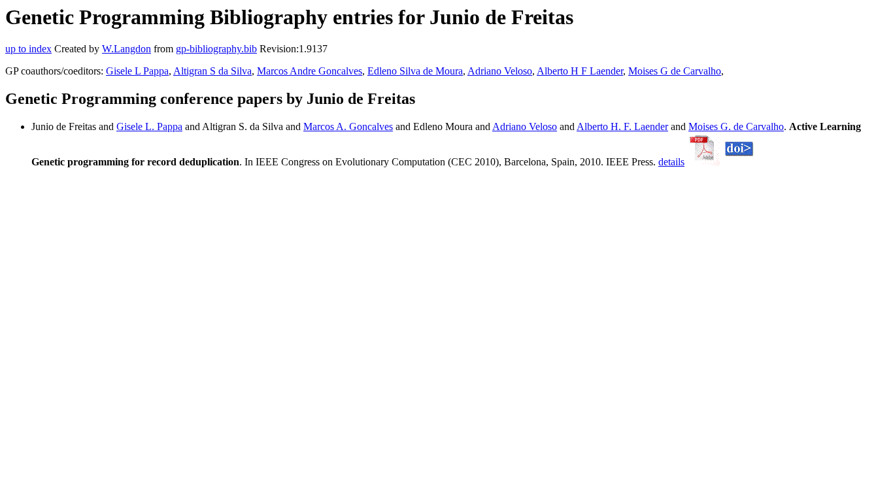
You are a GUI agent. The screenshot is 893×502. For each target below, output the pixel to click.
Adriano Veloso (499, 70)
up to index (28, 48)
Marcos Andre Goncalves (309, 70)
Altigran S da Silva (212, 70)
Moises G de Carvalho (674, 70)
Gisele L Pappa (137, 70)
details (671, 161)
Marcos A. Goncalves (348, 126)
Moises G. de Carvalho (736, 126)
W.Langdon (126, 48)
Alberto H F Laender (580, 70)
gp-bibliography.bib (216, 48)
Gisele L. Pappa (149, 126)
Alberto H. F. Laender (622, 126)
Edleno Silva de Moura (415, 70)
